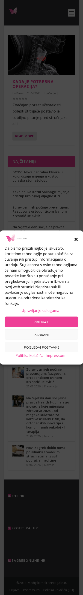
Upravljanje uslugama (40, 310)
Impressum (55, 355)
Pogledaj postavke (41, 347)
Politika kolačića (29, 355)
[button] (76, 239)
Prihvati (41, 321)
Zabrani (41, 334)
